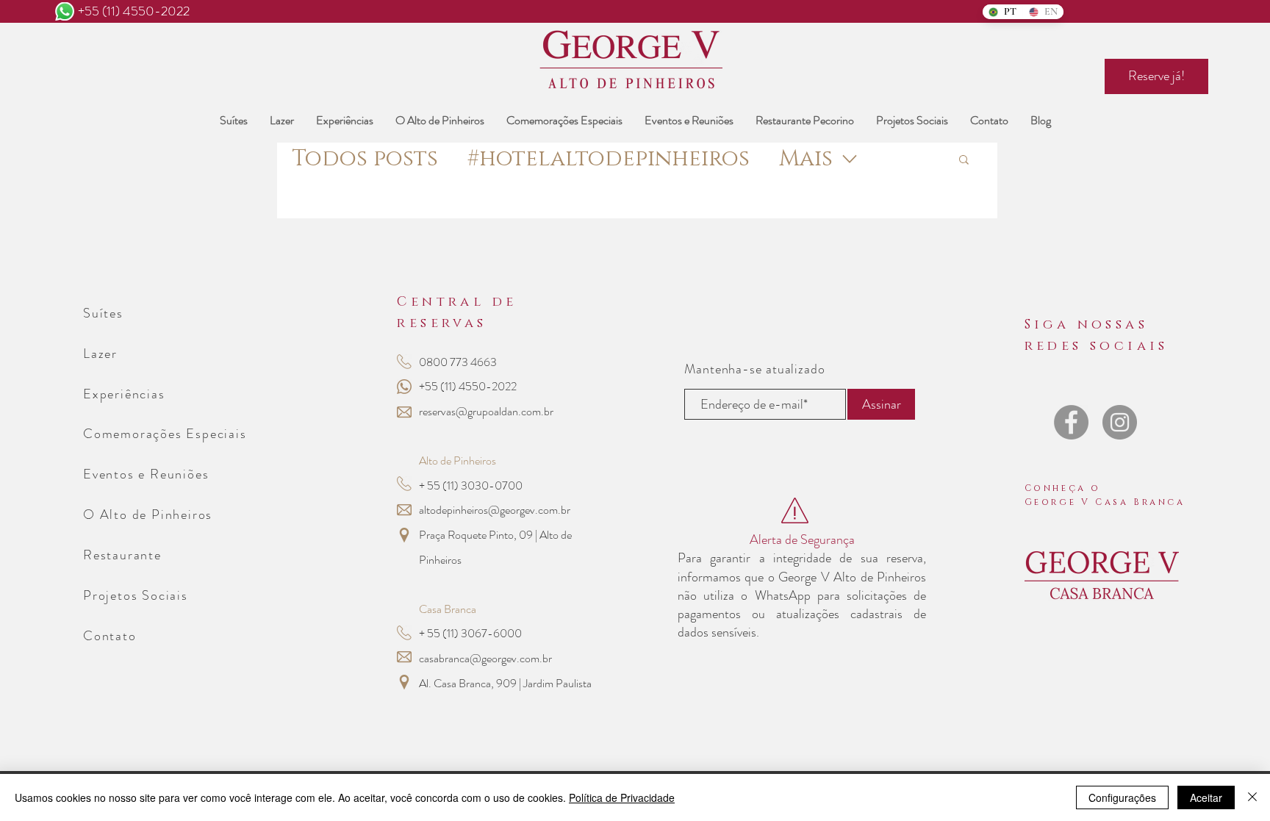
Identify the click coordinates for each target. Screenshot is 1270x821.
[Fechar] (1252, 797)
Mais (806, 159)
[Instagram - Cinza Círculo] (1119, 422)
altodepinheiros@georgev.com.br (494, 509)
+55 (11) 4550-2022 (134, 11)
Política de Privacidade (622, 797)
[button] (964, 160)
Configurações (1122, 797)
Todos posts (365, 159)
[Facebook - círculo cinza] (1071, 422)
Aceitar (1206, 797)
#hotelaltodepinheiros (608, 159)
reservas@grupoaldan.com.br (486, 411)
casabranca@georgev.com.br (485, 658)
